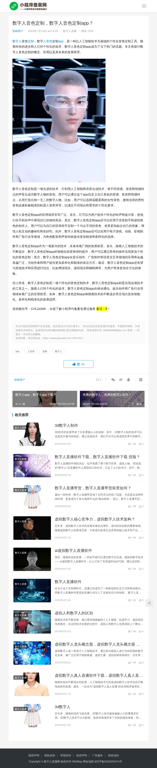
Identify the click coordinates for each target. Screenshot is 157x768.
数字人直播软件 (68, 581)
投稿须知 (113, 755)
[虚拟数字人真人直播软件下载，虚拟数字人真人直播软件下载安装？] (32, 684)
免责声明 (81, 755)
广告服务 (97, 755)
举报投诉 (65, 755)
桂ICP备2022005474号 (108, 761)
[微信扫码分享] (113, 379)
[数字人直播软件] (32, 590)
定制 (31, 41)
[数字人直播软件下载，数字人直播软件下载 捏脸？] (32, 465)
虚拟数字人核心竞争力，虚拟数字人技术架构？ (95, 519)
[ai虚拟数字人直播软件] (32, 559)
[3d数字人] (32, 715)
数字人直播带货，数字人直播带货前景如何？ (93, 487)
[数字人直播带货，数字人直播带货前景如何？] (32, 496)
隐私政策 (49, 755)
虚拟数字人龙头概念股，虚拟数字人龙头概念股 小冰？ (97, 644)
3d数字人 (62, 706)
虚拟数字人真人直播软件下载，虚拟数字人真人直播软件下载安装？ (99, 675)
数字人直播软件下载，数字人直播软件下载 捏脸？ (97, 456)
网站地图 (88, 761)
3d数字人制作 (66, 425)
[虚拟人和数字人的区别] (32, 622)
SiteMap (77, 761)
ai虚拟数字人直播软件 (73, 550)
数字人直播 (69, 31)
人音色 (47, 41)
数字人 (17, 41)
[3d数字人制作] (32, 434)
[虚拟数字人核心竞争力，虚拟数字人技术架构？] (32, 528)
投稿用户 (17, 31)
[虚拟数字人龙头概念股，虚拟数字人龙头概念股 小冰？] (32, 653)
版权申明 (34, 755)
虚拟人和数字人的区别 (74, 613)
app (61, 41)
